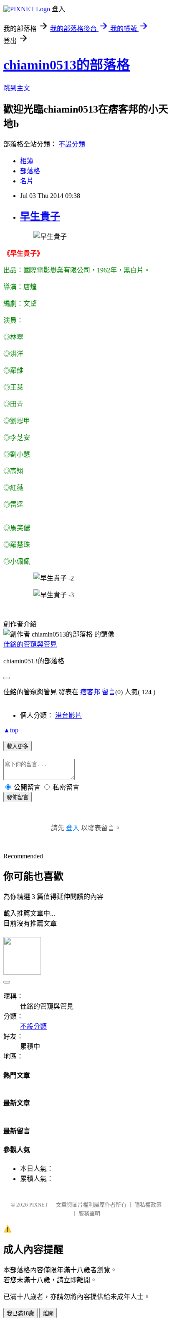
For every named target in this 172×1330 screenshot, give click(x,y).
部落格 (30, 171)
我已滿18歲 (20, 1313)
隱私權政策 (148, 1205)
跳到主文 (16, 88)
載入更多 (17, 746)
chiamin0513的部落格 (66, 64)
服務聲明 (89, 1213)
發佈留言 (17, 797)
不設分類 (71, 144)
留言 (108, 692)
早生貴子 (40, 216)
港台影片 (68, 715)
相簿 (26, 160)
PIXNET (38, 1205)
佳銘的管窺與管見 (30, 644)
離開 (48, 1313)
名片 (26, 181)
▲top (10, 730)
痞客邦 (90, 692)
